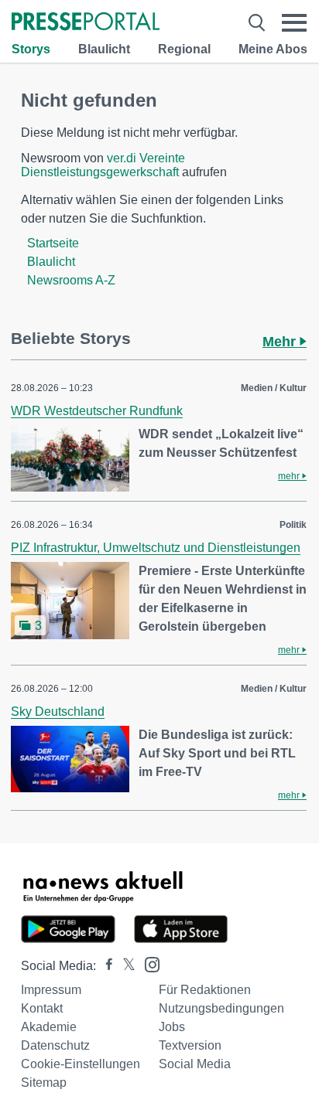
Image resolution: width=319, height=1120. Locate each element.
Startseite (53, 243)
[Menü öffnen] (294, 22)
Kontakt (42, 1008)
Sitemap (44, 1082)
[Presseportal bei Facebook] (104, 965)
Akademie (49, 1026)
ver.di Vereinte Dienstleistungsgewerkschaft (103, 165)
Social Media (195, 1064)
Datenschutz (55, 1045)
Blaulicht (104, 49)
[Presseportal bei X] (124, 965)
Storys (31, 49)
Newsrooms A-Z (71, 280)
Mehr (281, 341)
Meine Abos (272, 49)
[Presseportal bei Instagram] (147, 963)
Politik (293, 524)
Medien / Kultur (274, 388)
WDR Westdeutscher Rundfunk (97, 410)
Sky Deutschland (58, 711)
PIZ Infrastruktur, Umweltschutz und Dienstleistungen (155, 547)
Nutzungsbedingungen (221, 1008)
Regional (184, 49)
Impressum (51, 989)
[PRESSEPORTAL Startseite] (86, 22)
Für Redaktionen (205, 989)
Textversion (190, 1045)
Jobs (172, 1026)
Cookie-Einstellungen (80, 1064)
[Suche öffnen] (257, 22)
